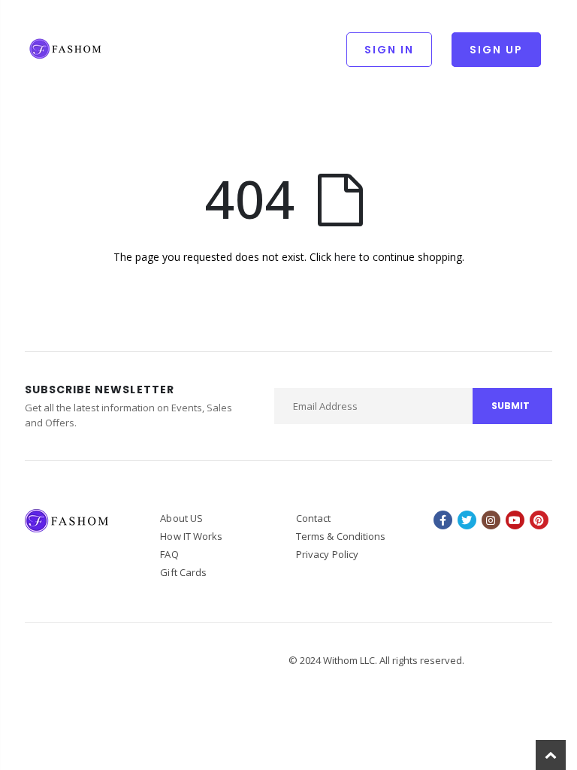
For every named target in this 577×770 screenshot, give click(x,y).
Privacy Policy (327, 554)
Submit (510, 405)
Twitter (467, 520)
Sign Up (496, 49)
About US (181, 518)
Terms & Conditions (340, 536)
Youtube (515, 520)
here (345, 257)
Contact (313, 518)
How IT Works (191, 536)
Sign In (389, 49)
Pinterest (539, 520)
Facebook (443, 520)
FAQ (169, 554)
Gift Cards (183, 572)
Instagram (491, 520)
